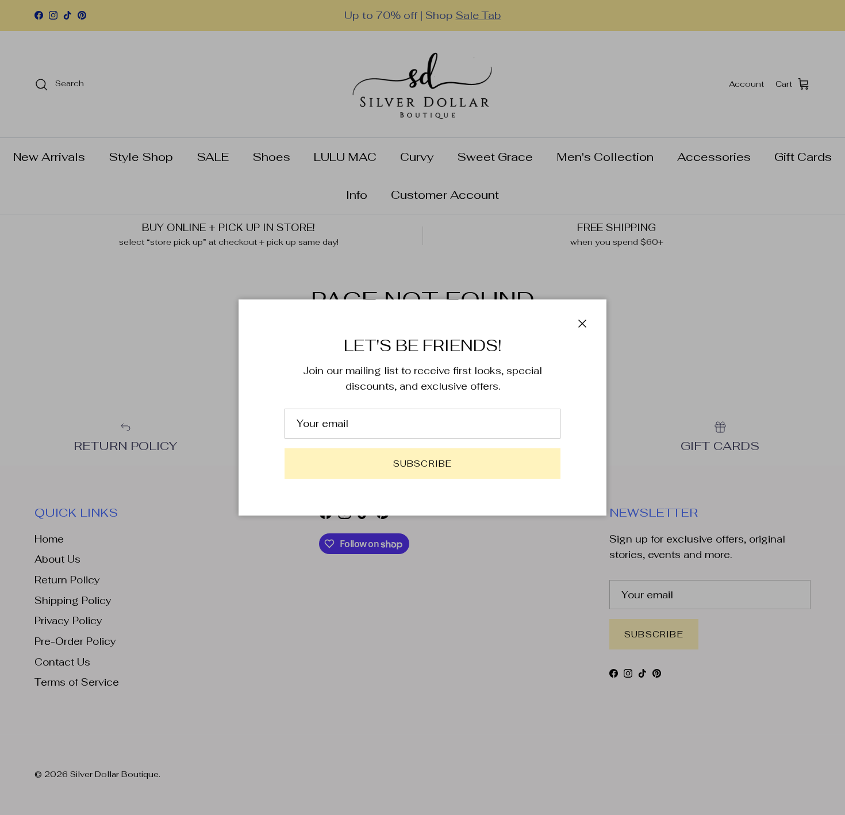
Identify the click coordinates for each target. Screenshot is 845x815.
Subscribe (422, 463)
